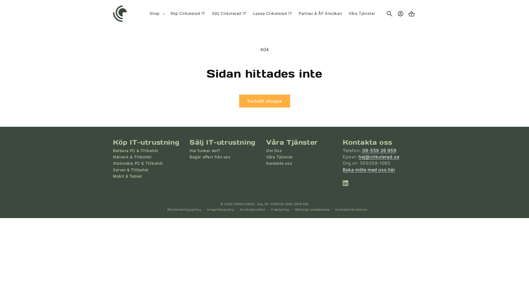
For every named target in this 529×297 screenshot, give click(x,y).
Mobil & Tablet (127, 176)
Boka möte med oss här (369, 169)
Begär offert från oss (210, 157)
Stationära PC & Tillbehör (138, 163)
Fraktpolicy (280, 209)
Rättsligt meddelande (312, 209)
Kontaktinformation (351, 209)
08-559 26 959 (378, 150)
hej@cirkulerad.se (378, 157)
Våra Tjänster (279, 157)
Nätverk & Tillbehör (132, 157)
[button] (156, 13)
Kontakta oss (279, 163)
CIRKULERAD (244, 204)
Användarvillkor (253, 209)
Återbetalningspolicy (184, 209)
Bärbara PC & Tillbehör (135, 150)
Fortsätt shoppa (264, 101)
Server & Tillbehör (131, 169)
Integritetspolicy (220, 209)
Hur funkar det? (205, 150)
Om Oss (274, 150)
